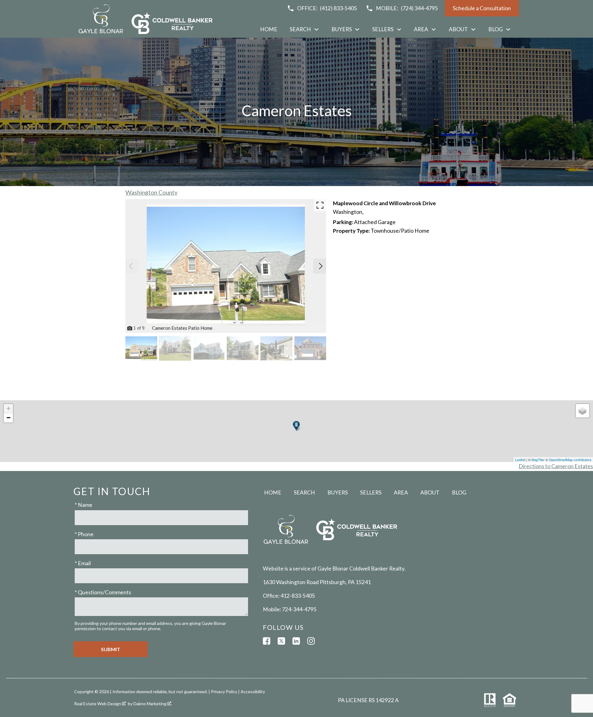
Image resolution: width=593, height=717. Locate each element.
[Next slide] (320, 266)
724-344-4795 (299, 609)
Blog (459, 492)
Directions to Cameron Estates (556, 466)
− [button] (8, 418)
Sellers (370, 492)
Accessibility (253, 691)
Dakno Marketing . (152, 703)
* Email (83, 563)
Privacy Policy (224, 691)
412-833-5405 (297, 595)
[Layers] (582, 411)
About (429, 492)
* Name (83, 505)
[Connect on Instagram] (311, 641)
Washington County (151, 192)
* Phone (84, 534)
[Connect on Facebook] (266, 641)
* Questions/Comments (103, 592)
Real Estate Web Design (98, 703)
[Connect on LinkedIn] (296, 641)
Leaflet (520, 459)
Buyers (337, 492)
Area (401, 492)
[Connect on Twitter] (281, 641)
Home (268, 29)
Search (304, 492)
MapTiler (538, 459)
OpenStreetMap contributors (570, 459)
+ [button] (8, 408)
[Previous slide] (131, 266)
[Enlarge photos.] (320, 205)
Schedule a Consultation (482, 8)
